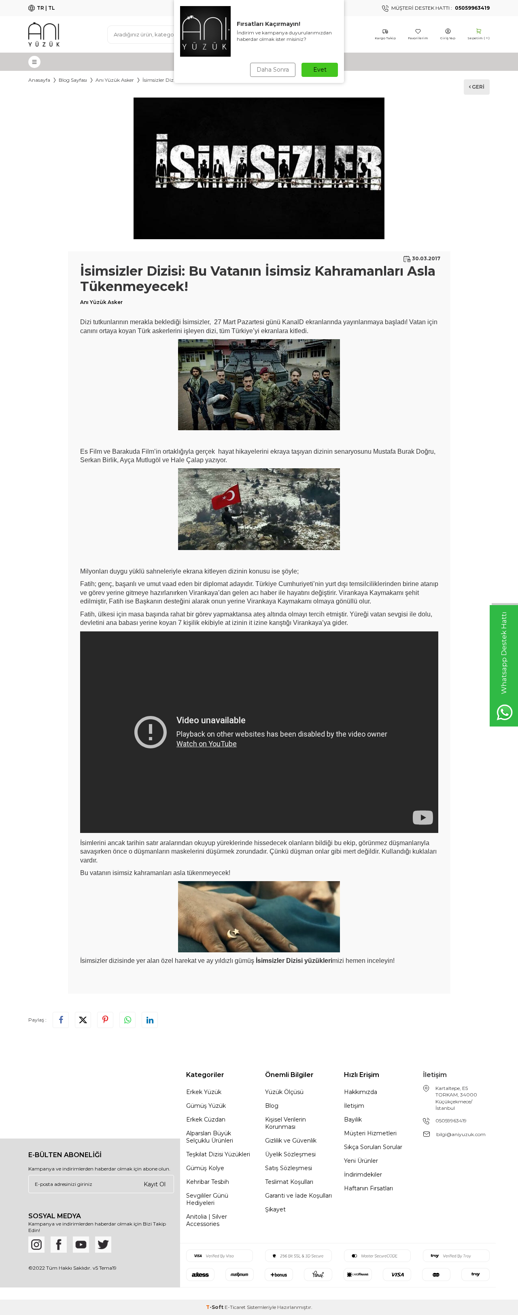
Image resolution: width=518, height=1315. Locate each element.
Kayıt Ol (155, 1184)
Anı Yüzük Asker (115, 80)
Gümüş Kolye (205, 1168)
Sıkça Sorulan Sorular (373, 1147)
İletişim (354, 1105)
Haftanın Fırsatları (368, 1188)
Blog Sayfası (73, 80)
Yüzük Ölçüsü (284, 1092)
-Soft (215, 1307)
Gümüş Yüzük (206, 1105)
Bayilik (353, 1119)
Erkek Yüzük (203, 1092)
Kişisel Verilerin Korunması (285, 1123)
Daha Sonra (273, 69)
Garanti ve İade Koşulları (298, 1195)
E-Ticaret (235, 1307)
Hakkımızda (360, 1092)
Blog (271, 1105)
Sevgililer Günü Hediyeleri (207, 1199)
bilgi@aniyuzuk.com (461, 1134)
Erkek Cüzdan (205, 1119)
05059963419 (451, 1120)
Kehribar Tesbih (207, 1181)
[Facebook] (59, 1244)
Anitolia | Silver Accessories (206, 1220)
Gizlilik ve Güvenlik (290, 1140)
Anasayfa (39, 80)
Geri (477, 87)
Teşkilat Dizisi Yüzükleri (218, 1154)
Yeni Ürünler (361, 1160)
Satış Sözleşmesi (288, 1168)
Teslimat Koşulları (289, 1181)
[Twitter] (103, 1244)
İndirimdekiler (363, 1174)
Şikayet (275, 1209)
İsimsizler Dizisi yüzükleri (294, 960)
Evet (320, 69)
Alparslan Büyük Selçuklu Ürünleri (209, 1137)
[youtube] (81, 1244)
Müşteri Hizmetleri (370, 1133)
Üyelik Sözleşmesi (290, 1154)
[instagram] (36, 1244)
